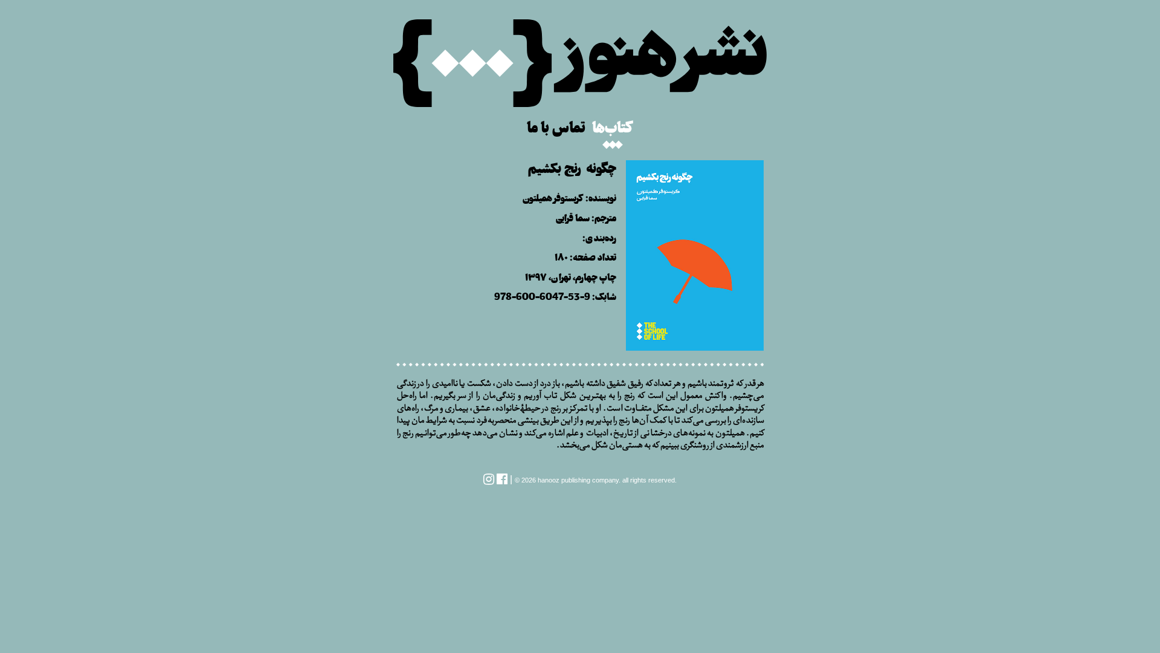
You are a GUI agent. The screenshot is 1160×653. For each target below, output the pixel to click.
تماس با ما (556, 126)
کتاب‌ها (612, 126)
